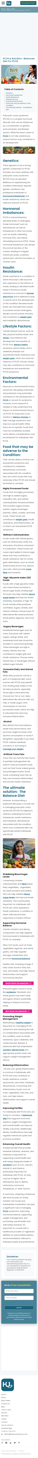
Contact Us (5, 1404)
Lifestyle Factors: (12, 99)
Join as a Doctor (7, 1425)
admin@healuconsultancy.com (16, 1434)
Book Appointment (28, 3)
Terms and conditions (8, 1451)
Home (3, 9)
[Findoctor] (7, 1385)
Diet (13, 9)
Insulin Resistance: (12, 97)
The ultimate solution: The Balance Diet (19, 108)
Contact (4, 1422)
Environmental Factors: (14, 101)
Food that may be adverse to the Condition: (18, 104)
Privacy (21, 1451)
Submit (19, 1308)
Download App (6, 1428)
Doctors (4, 1413)
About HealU (5, 1401)
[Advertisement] (19, 32)
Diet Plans (4, 1416)
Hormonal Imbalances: (14, 95)
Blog (8, 9)
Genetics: (9, 93)
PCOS (5, 400)
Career (3, 1419)
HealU (11, 3)
